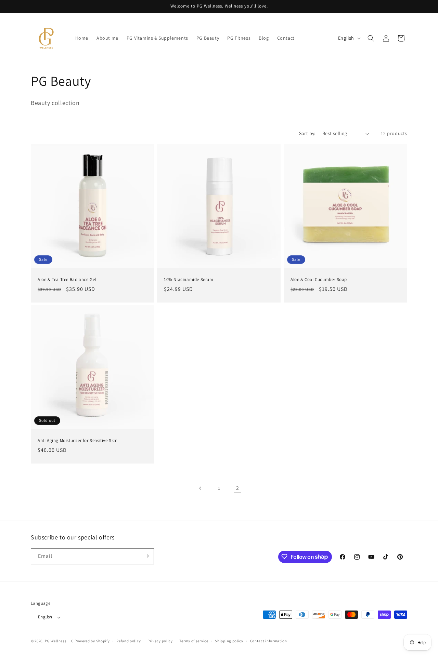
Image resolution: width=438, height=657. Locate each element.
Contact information (268, 641)
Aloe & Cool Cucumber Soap (319, 279)
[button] (370, 38)
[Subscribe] (146, 556)
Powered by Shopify (92, 641)
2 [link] (237, 488)
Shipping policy (229, 641)
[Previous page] (200, 488)
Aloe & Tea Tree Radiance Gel (67, 279)
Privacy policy (160, 641)
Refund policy (128, 641)
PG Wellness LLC (59, 641)
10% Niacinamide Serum (189, 279)
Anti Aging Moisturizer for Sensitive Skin (78, 440)
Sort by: (307, 133)
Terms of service (193, 641)
